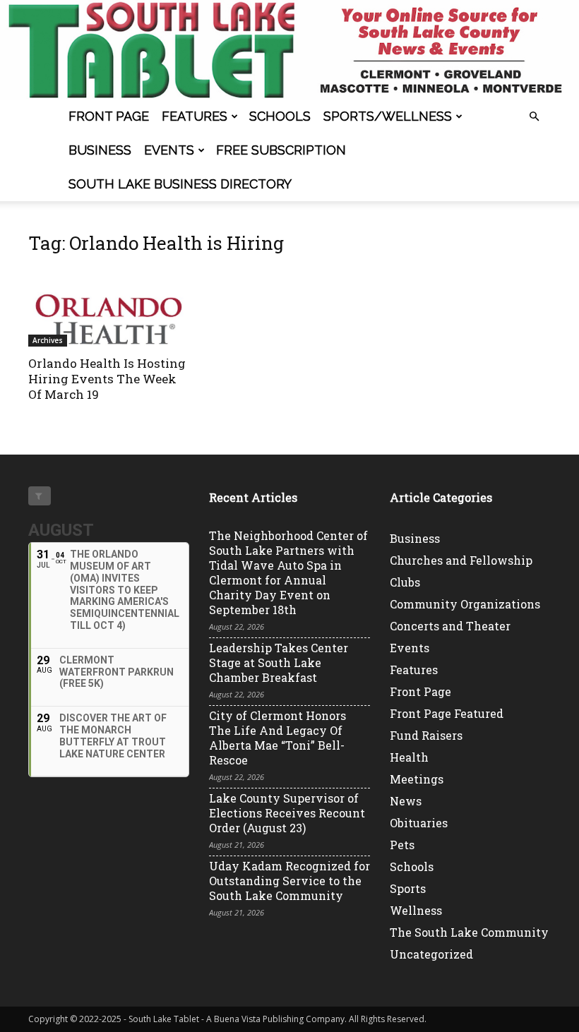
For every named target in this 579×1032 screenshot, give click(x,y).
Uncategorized (431, 954)
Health (409, 757)
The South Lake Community (469, 932)
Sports (408, 888)
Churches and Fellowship (461, 560)
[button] (534, 117)
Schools (280, 116)
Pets (402, 844)
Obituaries (419, 822)
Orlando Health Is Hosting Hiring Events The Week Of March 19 (107, 378)
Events (169, 150)
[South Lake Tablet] (289, 50)
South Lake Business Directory (180, 183)
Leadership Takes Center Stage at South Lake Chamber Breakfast (278, 662)
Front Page (108, 116)
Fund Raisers (426, 735)
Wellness (416, 910)
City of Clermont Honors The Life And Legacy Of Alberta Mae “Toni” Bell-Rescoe (277, 737)
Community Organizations (465, 603)
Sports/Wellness (387, 116)
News (406, 800)
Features (194, 116)
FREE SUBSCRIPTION (281, 150)
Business (99, 150)
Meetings (416, 779)
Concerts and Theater (450, 625)
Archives (47, 340)
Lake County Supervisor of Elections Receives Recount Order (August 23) (287, 813)
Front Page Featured (446, 713)
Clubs (405, 582)
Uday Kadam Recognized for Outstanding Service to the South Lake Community (289, 880)
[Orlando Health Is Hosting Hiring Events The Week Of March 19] (108, 307)
